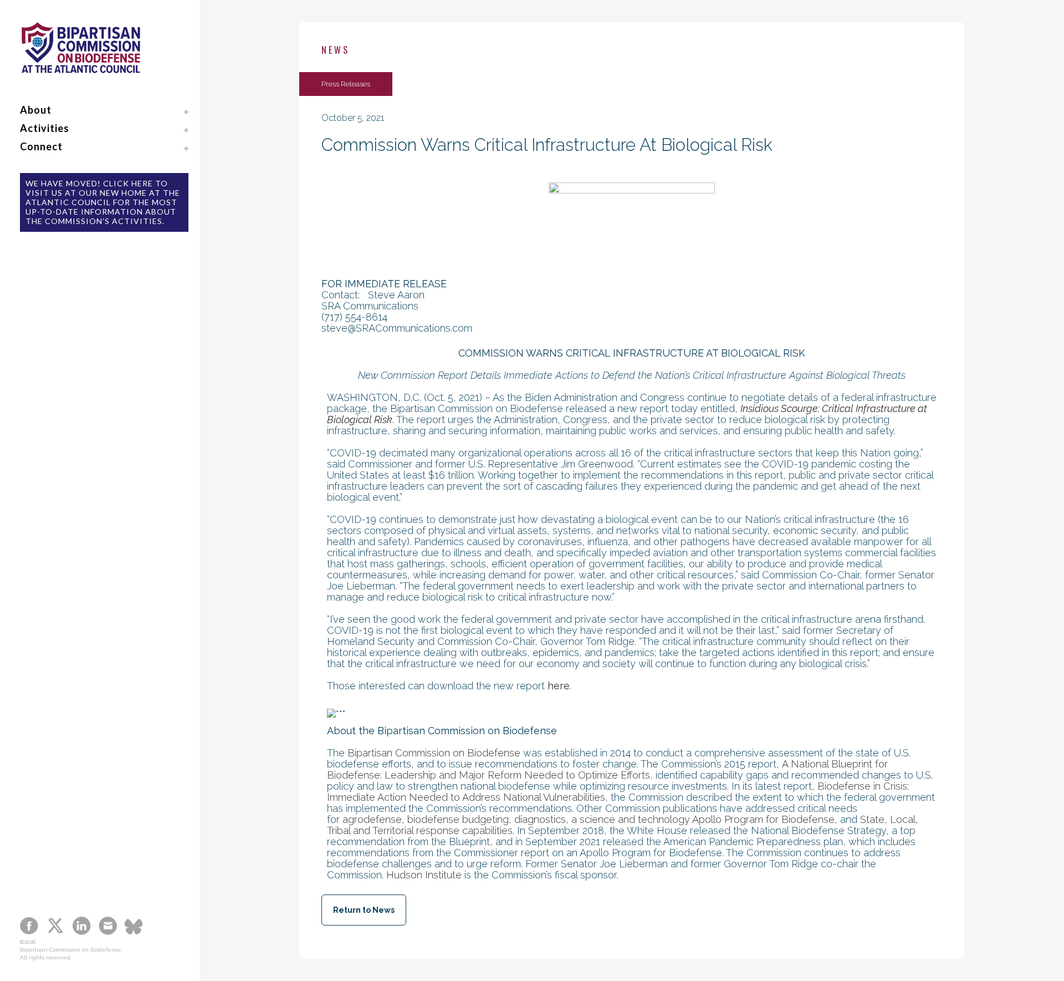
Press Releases (345, 84)
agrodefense (372, 819)
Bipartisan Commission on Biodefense (433, 753)
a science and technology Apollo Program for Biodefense (703, 819)
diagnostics (540, 819)
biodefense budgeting (458, 819)
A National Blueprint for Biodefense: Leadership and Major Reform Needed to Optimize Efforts (607, 769)
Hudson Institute (424, 875)
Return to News (364, 910)
